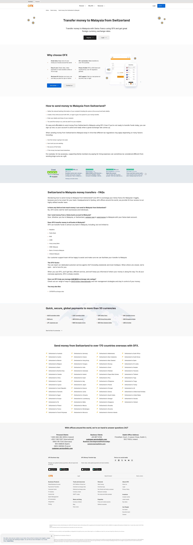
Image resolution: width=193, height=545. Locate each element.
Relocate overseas (102, 491)
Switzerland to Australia (55, 353)
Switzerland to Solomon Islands (108, 412)
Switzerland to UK (130, 388)
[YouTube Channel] (128, 460)
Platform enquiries (102, 504)
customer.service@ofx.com (62, 448)
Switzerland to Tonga (131, 381)
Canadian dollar (79, 315)
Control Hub (51, 494)
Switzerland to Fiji (54, 402)
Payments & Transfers (53, 486)
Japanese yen (52, 322)
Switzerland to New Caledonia (108, 357)
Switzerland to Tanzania (131, 371)
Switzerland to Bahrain (55, 360)
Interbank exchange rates (79, 486)
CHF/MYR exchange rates (56, 291)
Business (30, 1)
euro (51, 319)
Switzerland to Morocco (81, 412)
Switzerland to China (54, 378)
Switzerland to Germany (81, 353)
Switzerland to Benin (54, 367)
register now (90, 217)
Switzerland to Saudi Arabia (107, 395)
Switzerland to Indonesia (81, 371)
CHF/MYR (75, 279)
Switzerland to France (55, 409)
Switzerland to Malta (80, 402)
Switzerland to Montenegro (81, 409)
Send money (54, 10)
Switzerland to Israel (80, 378)
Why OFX (90, 5)
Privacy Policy (125, 489)
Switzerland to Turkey (131, 384)
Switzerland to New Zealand (107, 360)
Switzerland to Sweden (131, 367)
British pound (78, 319)
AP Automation (52, 499)
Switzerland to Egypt (55, 395)
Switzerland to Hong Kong (81, 360)
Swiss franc (102, 315)
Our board (124, 509)
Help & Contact (108, 476)
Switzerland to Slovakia (106, 405)
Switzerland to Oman (105, 367)
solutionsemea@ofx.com (96, 444)
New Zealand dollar (106, 322)
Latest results (125, 499)
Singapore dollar (129, 319)
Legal (123, 486)
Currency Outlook (77, 501)
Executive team (126, 512)
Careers (124, 514)
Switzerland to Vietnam (131, 402)
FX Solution (51, 491)
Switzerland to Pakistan (106, 371)
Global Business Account (54, 484)
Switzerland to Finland (55, 405)
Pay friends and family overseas (105, 489)
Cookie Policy (10, 541)
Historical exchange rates (79, 489)
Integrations (51, 501)
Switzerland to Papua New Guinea (109, 374)
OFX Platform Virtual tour (79, 484)
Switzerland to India (79, 367)
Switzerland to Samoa (105, 391)
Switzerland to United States (133, 395)
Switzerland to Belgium (55, 364)
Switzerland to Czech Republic (57, 388)
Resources (100, 5)
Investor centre (126, 497)
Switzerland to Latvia (80, 391)
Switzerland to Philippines (106, 381)
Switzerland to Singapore (106, 402)
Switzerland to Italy (79, 381)
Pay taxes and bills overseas (105, 494)
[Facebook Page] (115, 460)
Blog (74, 504)
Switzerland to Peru (104, 378)
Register (160, 5)
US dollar (128, 322)
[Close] (51, 536)
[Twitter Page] (122, 460)
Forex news (76, 506)
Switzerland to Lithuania (81, 395)
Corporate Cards (52, 489)
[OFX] (30, 6)
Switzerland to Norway (105, 364)
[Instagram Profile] (132, 460)
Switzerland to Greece (80, 357)
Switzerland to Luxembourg (82, 398)
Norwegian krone (79, 322)
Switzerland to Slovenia (106, 409)
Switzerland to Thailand (131, 374)
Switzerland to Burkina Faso (57, 371)
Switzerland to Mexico (80, 405)
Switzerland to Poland (105, 384)
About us (124, 484)
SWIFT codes (76, 494)
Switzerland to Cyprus (55, 384)
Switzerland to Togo (130, 378)
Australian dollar (53, 315)
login (72, 114)
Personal (37, 1)
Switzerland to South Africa (132, 353)
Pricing (50, 504)
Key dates (124, 501)
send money (101, 217)
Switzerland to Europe (55, 398)
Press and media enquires (104, 501)
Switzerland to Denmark (55, 391)
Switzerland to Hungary (80, 364)
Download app (101, 486)
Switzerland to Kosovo (80, 388)
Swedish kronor (129, 315)
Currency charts (77, 491)
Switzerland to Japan (80, 384)
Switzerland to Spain (130, 360)
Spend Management (53, 496)
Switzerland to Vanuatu (131, 398)
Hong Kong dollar (104, 319)
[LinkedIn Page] (119, 460)
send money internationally (81, 281)
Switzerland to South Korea (132, 357)
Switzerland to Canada (55, 374)
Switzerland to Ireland (80, 374)
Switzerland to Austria (55, 357)
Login (78, 476)
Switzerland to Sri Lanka (131, 364)
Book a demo (139, 476)
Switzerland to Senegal (105, 398)
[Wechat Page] (125, 460)
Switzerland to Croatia (55, 381)
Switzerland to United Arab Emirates (135, 391)
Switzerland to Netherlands (107, 353)
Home (47, 10)
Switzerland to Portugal (106, 388)
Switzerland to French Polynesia (58, 412)
